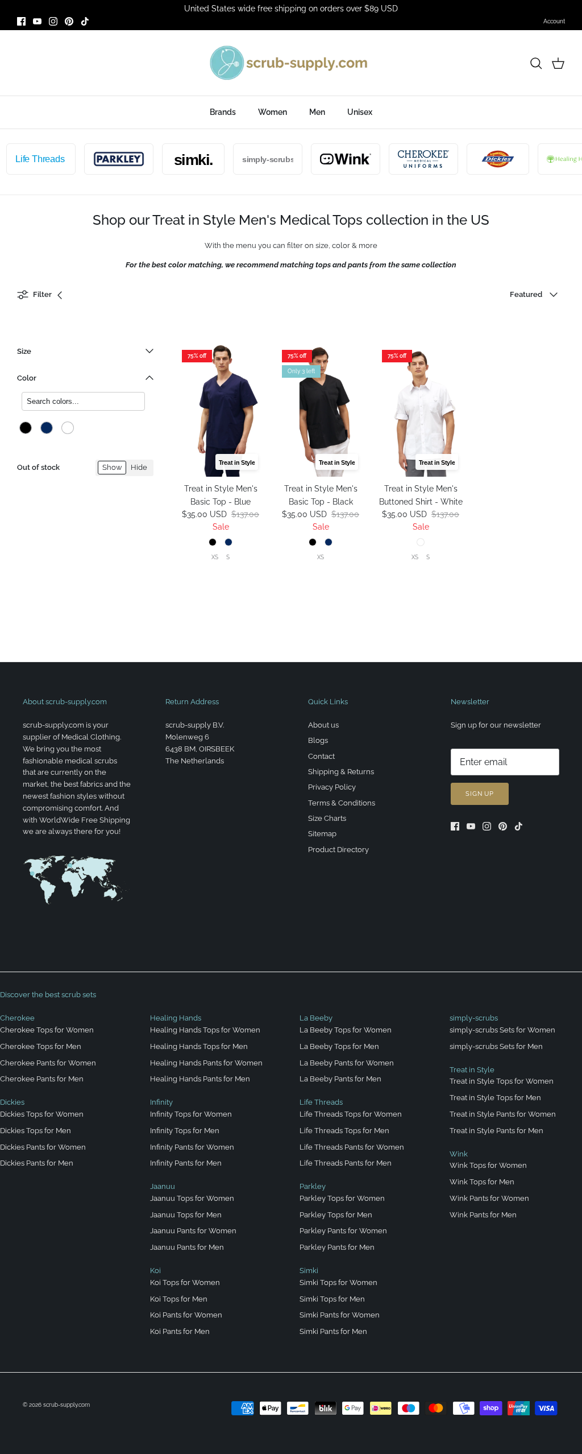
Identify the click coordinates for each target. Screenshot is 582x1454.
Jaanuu (162, 1186)
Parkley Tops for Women (342, 1198)
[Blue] (46, 427)
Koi (155, 1270)
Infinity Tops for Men (184, 1130)
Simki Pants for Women (340, 1315)
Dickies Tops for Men (35, 1130)
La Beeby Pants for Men (340, 1079)
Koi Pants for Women (186, 1315)
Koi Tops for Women (185, 1282)
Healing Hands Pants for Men (200, 1079)
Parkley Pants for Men (337, 1247)
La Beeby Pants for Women (347, 1063)
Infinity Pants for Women (192, 1147)
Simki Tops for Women (338, 1282)
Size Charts (327, 818)
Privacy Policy (332, 787)
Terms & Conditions (341, 803)
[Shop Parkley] (108, 159)
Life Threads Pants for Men (346, 1163)
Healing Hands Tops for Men (199, 1046)
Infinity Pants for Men (186, 1163)
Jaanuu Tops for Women (192, 1198)
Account (554, 21)
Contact (321, 756)
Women (272, 112)
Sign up (479, 794)
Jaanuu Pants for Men (187, 1247)
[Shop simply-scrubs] (257, 159)
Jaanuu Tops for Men (186, 1215)
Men (317, 112)
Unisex (359, 112)
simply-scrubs (474, 1018)
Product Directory (338, 849)
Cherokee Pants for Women (48, 1063)
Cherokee (17, 1018)
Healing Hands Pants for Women (206, 1063)
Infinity (161, 1102)
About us (323, 725)
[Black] (25, 427)
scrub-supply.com (66, 1405)
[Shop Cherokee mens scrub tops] (413, 159)
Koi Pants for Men (180, 1331)
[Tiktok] (85, 21)
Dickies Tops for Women (42, 1114)
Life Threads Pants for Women (352, 1147)
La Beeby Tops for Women (346, 1030)
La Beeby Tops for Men (339, 1046)
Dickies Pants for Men (36, 1163)
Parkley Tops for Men (336, 1215)
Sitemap (322, 833)
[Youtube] (37, 21)
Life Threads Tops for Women (351, 1114)
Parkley (313, 1186)
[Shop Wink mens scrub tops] (335, 159)
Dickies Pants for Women (43, 1147)
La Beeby (316, 1018)
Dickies (12, 1102)
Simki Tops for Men (332, 1299)
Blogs (318, 740)
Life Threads (321, 1102)
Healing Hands (175, 1018)
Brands (223, 112)
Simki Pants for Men (333, 1331)
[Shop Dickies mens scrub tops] (487, 159)
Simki (309, 1270)
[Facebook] (21, 21)
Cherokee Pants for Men (42, 1079)
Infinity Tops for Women (191, 1114)
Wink (459, 1154)
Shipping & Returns (341, 771)
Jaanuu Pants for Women (193, 1230)
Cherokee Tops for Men (40, 1046)
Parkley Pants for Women (343, 1230)
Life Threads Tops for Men (344, 1130)
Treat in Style (472, 1069)
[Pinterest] (69, 21)
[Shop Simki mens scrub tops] (183, 159)
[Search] (536, 63)
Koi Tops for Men (178, 1299)
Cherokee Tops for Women (47, 1030)
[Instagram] (53, 21)
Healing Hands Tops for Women (205, 1030)
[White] (67, 427)
